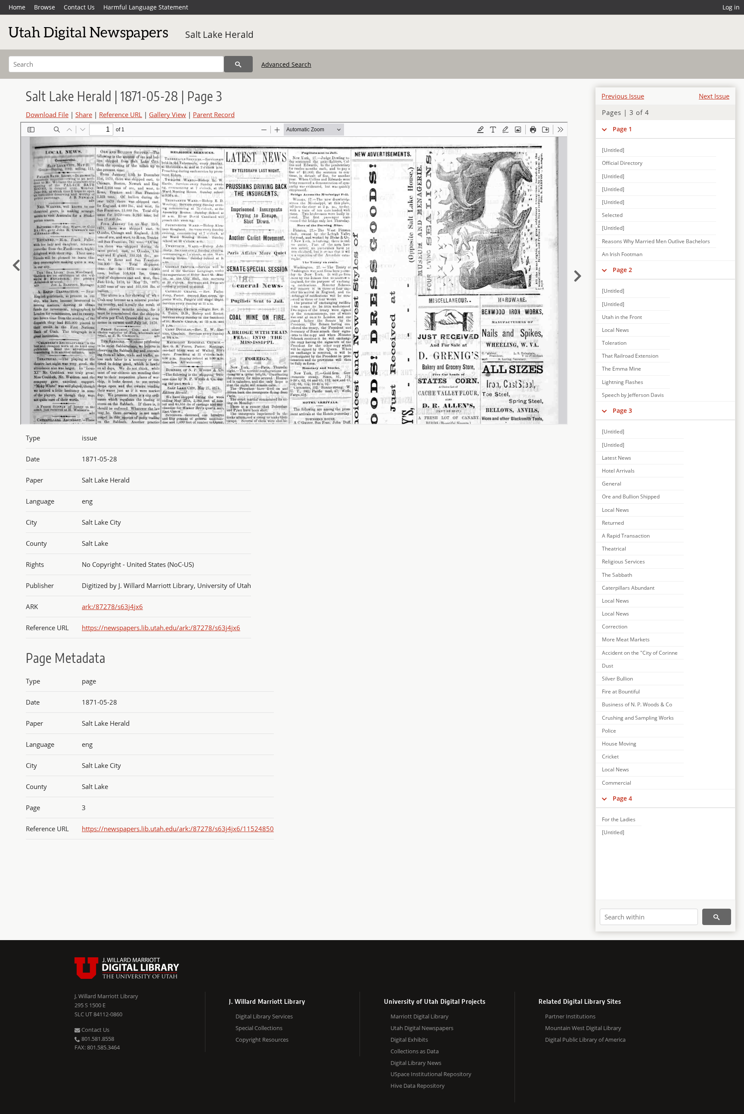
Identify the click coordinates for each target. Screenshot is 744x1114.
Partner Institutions (570, 1016)
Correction (614, 626)
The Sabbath (617, 575)
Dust (607, 665)
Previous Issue (622, 96)
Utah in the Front (622, 317)
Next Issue (714, 96)
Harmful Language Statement (145, 7)
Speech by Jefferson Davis (633, 395)
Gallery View (167, 114)
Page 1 (622, 129)
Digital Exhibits (409, 1039)
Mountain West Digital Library (583, 1028)
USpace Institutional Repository (431, 1074)
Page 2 (622, 270)
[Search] (238, 64)
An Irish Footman (622, 254)
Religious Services (623, 561)
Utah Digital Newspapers (422, 1028)
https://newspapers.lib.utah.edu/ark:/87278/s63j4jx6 (161, 627)
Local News (615, 330)
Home (17, 7)
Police (609, 730)
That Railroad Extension (630, 355)
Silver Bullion (617, 678)
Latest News (616, 457)
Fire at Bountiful (621, 691)
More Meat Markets (626, 639)
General (611, 483)
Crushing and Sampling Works (638, 717)
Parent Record (214, 114)
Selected (612, 215)
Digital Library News (416, 1063)
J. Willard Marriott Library (106, 996)
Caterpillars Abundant (628, 587)
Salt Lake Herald (219, 34)
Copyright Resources (262, 1039)
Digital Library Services (264, 1016)
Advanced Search (286, 64)
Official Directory (622, 163)
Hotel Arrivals (618, 470)
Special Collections (259, 1028)
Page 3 (622, 410)
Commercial (616, 782)
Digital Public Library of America (585, 1039)
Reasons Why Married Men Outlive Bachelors (656, 241)
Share (83, 114)
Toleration (614, 343)
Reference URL (120, 114)
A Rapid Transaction (626, 535)
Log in (731, 7)
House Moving (619, 743)
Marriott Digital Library (420, 1016)
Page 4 (622, 798)
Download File (47, 114)
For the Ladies (619, 819)
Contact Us (79, 7)
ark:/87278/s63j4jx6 (112, 606)
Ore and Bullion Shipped (631, 496)
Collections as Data (415, 1051)
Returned (613, 522)
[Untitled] (613, 150)
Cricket (610, 756)
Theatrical (614, 548)
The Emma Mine (621, 368)
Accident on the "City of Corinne (640, 652)
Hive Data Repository (418, 1085)
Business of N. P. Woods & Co (637, 704)
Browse (44, 7)
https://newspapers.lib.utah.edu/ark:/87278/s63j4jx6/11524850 (178, 828)
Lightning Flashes (622, 382)
